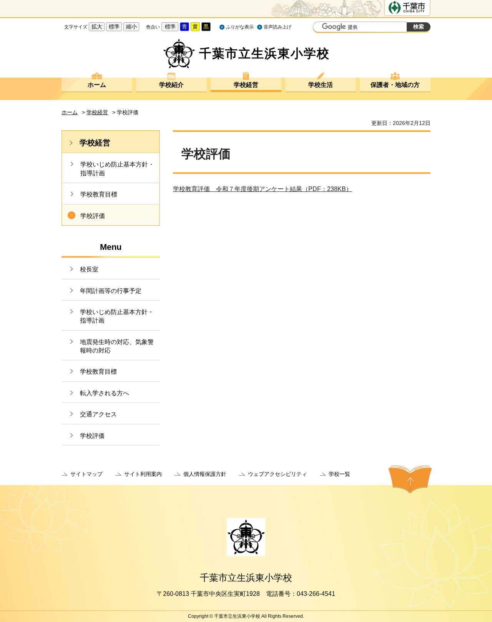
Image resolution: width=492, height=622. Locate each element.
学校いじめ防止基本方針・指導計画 (117, 168)
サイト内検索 (320, 28)
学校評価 (92, 216)
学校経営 (246, 84)
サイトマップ (86, 474)
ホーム (97, 84)
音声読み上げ (277, 27)
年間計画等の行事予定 (110, 291)
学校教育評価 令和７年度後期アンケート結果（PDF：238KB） (262, 189)
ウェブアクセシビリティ (277, 474)
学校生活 (320, 84)
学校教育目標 (98, 194)
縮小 (131, 26)
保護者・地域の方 (395, 84)
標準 (114, 26)
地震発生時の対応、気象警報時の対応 (117, 346)
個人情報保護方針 (204, 474)
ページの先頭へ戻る (410, 479)
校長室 (89, 269)
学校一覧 (339, 474)
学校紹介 (171, 84)
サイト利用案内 (143, 474)
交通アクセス (98, 414)
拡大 (96, 26)
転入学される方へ (104, 393)
